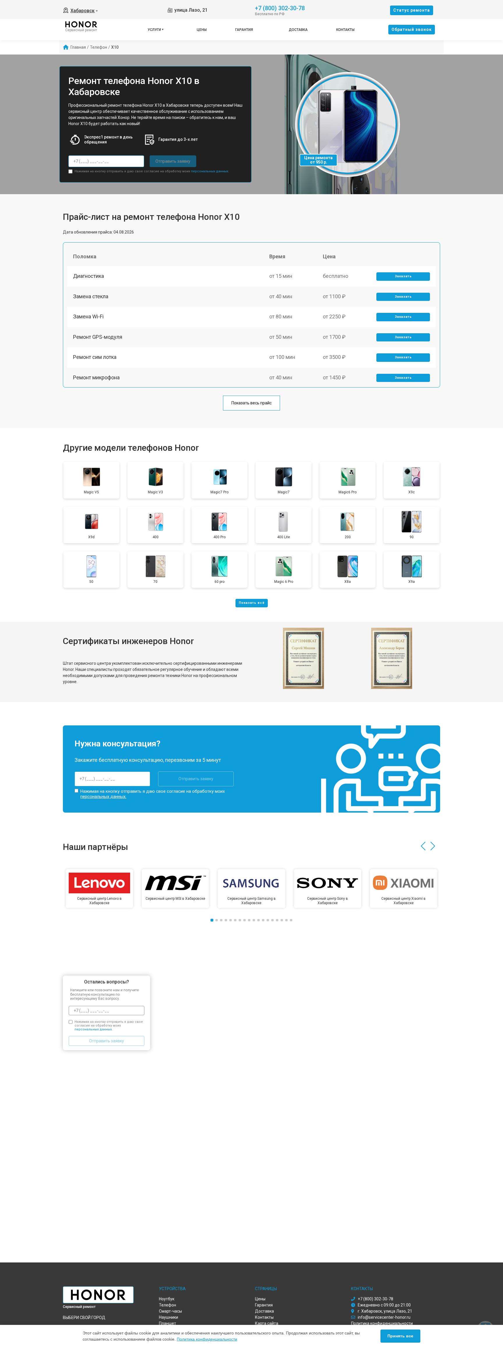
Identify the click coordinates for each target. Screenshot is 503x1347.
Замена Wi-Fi (88, 316)
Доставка (298, 30)
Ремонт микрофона (96, 377)
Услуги (154, 30)
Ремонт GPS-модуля (97, 337)
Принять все (400, 1336)
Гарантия (244, 30)
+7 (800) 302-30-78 (280, 8)
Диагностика (88, 276)
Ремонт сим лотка (94, 357)
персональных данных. (210, 171)
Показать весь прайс (251, 403)
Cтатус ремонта (411, 10)
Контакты (345, 30)
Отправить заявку (172, 161)
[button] (423, 846)
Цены (202, 30)
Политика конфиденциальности (207, 1339)
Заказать (403, 276)
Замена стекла (90, 296)
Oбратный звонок (412, 29)
